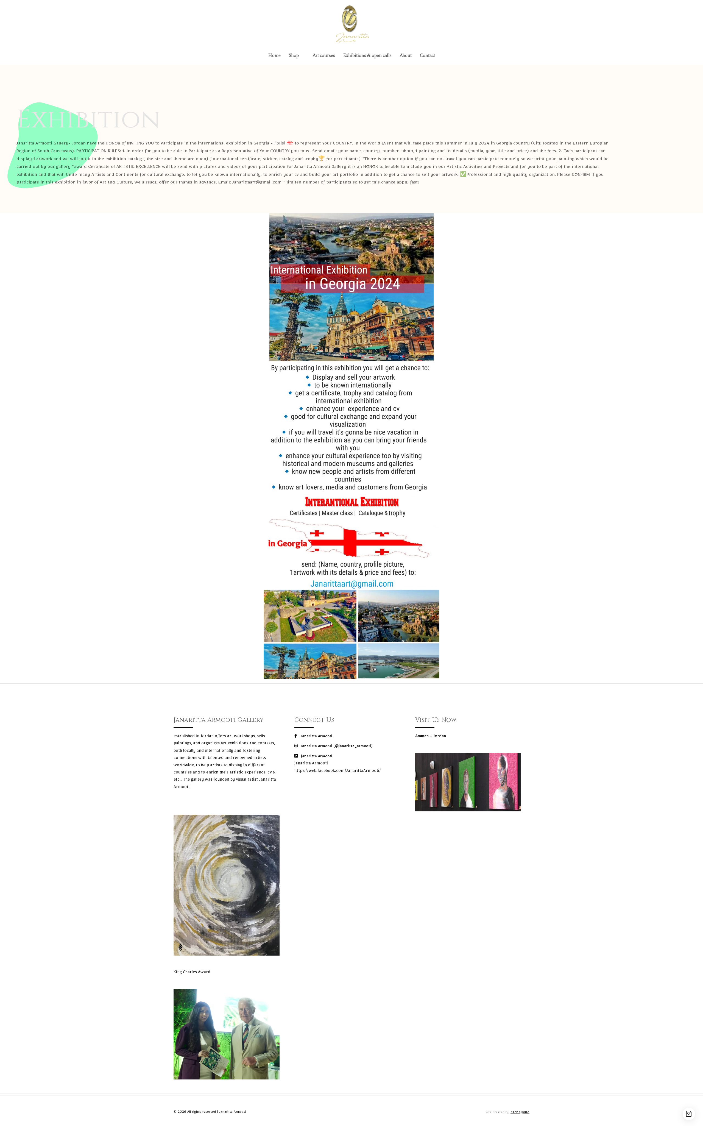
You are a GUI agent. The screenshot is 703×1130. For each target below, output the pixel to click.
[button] (297, 55)
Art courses (324, 55)
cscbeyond (519, 1113)
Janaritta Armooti (316, 737)
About (406, 55)
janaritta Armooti (316, 757)
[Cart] (689, 1114)
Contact (427, 55)
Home (274, 55)
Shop (294, 55)
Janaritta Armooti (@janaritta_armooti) (336, 747)
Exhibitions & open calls (367, 55)
